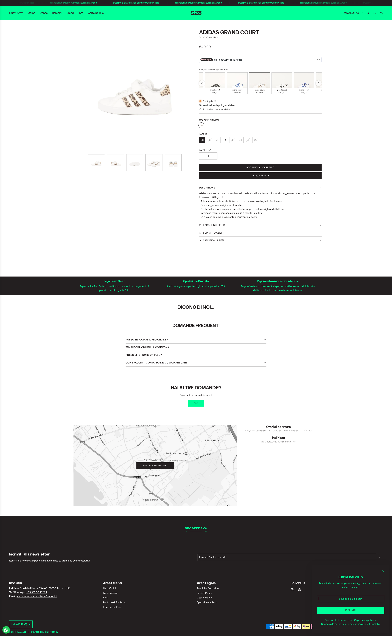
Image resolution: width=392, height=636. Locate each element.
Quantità (205, 149)
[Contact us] (6, 630)
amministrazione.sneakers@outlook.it (37, 596)
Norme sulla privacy (332, 624)
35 (225, 139)
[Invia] (379, 557)
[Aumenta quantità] (214, 156)
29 (255, 139)
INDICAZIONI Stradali (155, 465)
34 (240, 139)
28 (202, 139)
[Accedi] (374, 13)
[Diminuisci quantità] (202, 156)
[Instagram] (292, 589)
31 (217, 139)
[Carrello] (381, 13)
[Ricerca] (367, 13)
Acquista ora (260, 175)
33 (248, 139)
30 (232, 139)
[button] (76, 90)
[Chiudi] (383, 571)
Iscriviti (350, 610)
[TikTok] (299, 589)
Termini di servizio (356, 624)
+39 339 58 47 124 (36, 592)
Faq (196, 403)
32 (209, 139)
